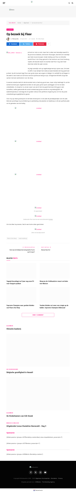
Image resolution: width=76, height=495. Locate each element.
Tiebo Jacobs (15, 39)
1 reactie (32, 39)
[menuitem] (38, 490)
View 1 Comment (37, 315)
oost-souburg (23, 238)
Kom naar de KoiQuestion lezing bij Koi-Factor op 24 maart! (22, 251)
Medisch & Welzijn (12, 423)
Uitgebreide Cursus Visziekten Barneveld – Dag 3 (26, 426)
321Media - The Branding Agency (45, 482)
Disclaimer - (54, 478)
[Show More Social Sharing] (49, 44)
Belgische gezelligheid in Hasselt (19, 372)
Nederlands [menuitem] (39, 490)
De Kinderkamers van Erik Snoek (19, 416)
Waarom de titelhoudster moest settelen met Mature (54, 282)
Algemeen (10, 29)
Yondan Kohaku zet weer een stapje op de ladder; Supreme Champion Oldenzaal (54, 306)
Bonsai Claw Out (45, 250)
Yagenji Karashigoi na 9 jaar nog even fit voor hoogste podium (20, 282)
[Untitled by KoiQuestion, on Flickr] (38, 122)
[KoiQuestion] (38, 3)
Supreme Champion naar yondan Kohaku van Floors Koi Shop (20, 306)
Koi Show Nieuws (12, 369)
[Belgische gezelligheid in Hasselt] (38, 350)
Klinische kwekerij (13, 329)
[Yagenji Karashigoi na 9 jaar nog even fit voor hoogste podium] (21, 271)
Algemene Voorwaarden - (43, 478)
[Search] (72, 3)
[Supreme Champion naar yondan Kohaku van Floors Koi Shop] (21, 295)
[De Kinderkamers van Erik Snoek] (38, 393)
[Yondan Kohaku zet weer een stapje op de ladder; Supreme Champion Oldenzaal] (55, 295)
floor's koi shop (11, 238)
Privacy (60, 478)
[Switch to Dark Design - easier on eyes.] (69, 3)
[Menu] (4, 3)
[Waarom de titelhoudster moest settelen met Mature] (55, 271)
